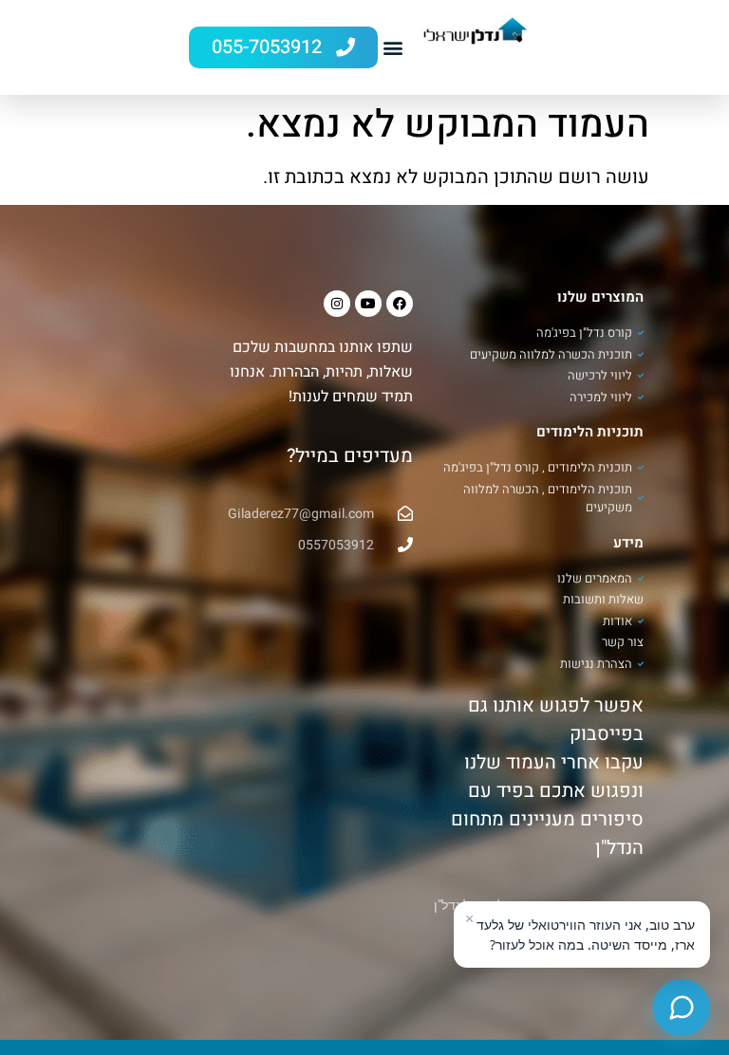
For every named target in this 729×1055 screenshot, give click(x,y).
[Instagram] (337, 303)
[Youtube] (368, 303)
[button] (393, 48)
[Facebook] (399, 303)
